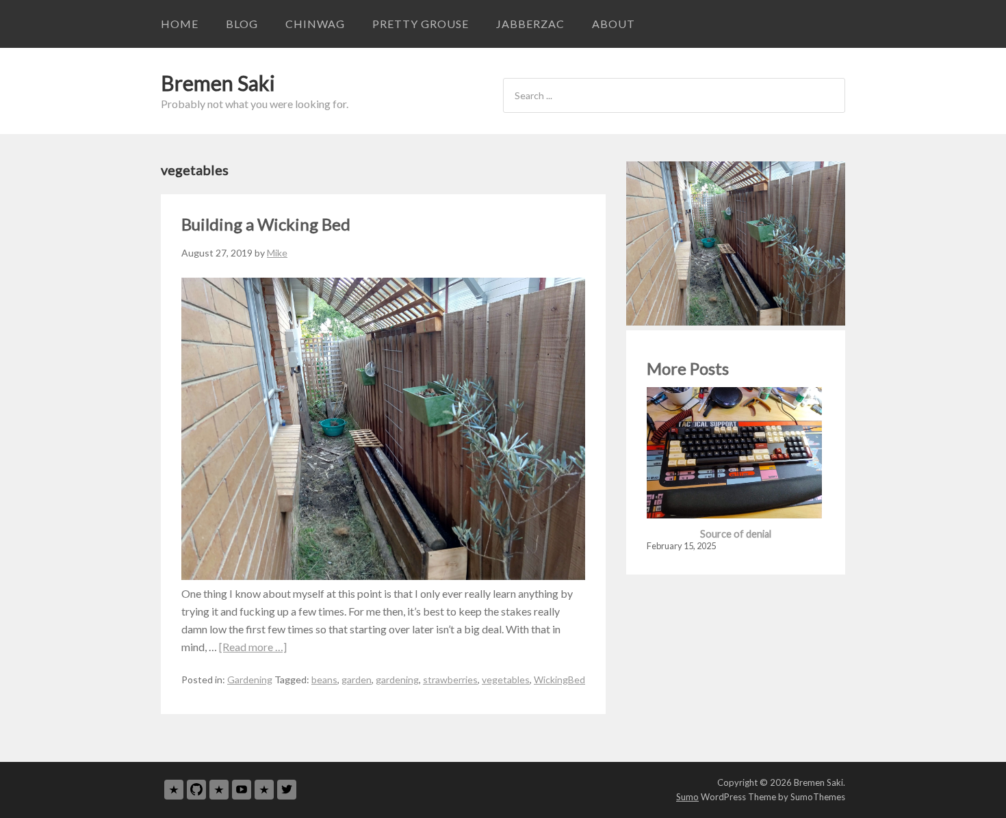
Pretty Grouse (420, 23)
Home (179, 23)
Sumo (687, 796)
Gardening (249, 679)
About (613, 23)
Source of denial (735, 534)
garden (356, 679)
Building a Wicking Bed (265, 224)
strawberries (450, 679)
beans (324, 679)
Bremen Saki (218, 82)
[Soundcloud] (264, 790)
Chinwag (315, 23)
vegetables (506, 679)
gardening (397, 679)
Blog (242, 23)
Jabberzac (530, 23)
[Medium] (219, 790)
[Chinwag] (173, 790)
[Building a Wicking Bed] (383, 575)
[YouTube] (241, 790)
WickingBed (559, 679)
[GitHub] (196, 790)
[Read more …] (253, 646)
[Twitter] (286, 790)
